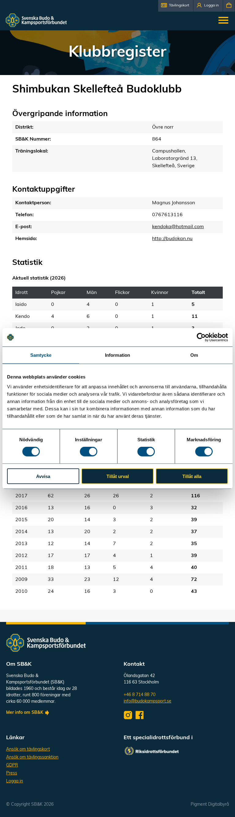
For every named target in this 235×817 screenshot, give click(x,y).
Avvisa (43, 476)
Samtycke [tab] (40, 355)
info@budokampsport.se (147, 701)
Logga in (14, 781)
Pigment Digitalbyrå (210, 804)
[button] (175, 6)
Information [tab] (117, 355)
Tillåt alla (191, 476)
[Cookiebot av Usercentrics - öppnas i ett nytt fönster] (201, 337)
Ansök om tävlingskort (28, 749)
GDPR (12, 765)
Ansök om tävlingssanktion (32, 757)
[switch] (88, 452)
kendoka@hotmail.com (178, 226)
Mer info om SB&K (24, 712)
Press (11, 773)
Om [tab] (194, 355)
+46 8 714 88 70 (139, 695)
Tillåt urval (117, 476)
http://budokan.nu (172, 238)
